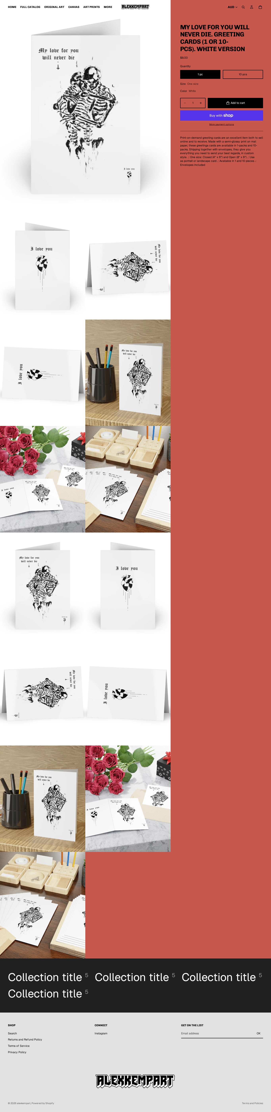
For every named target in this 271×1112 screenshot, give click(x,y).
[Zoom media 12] (42, 798)
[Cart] (260, 7)
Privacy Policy (17, 1052)
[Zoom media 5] (128, 373)
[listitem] (108, 7)
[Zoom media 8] (42, 586)
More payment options (221, 124)
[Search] (243, 7)
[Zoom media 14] (42, 905)
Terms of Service (19, 1046)
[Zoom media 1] (85, 106)
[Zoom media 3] (128, 266)
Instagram (101, 1033)
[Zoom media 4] (42, 373)
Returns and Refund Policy (25, 1039)
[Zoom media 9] (128, 586)
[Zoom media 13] (128, 798)
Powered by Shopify (43, 1103)
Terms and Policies (252, 1103)
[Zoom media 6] (42, 479)
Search (12, 1033)
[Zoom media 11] (128, 692)
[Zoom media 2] (42, 266)
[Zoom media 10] (42, 692)
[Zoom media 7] (128, 479)
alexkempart (24, 1103)
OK (258, 1033)
